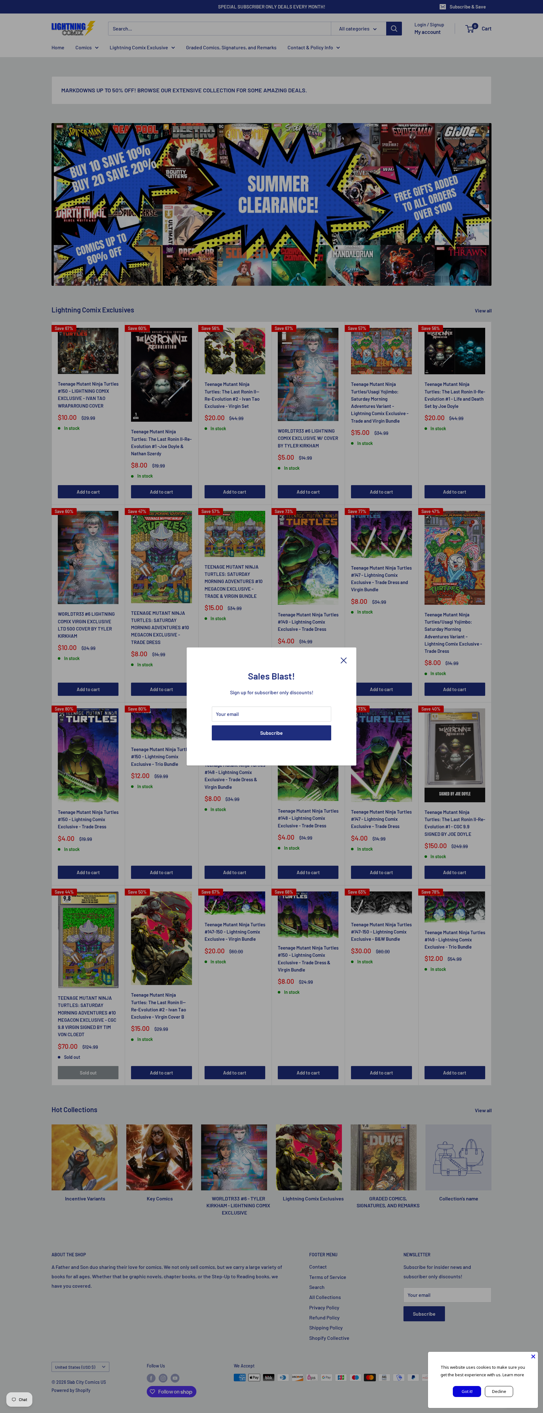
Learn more (513, 1375)
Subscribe (271, 733)
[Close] (344, 659)
